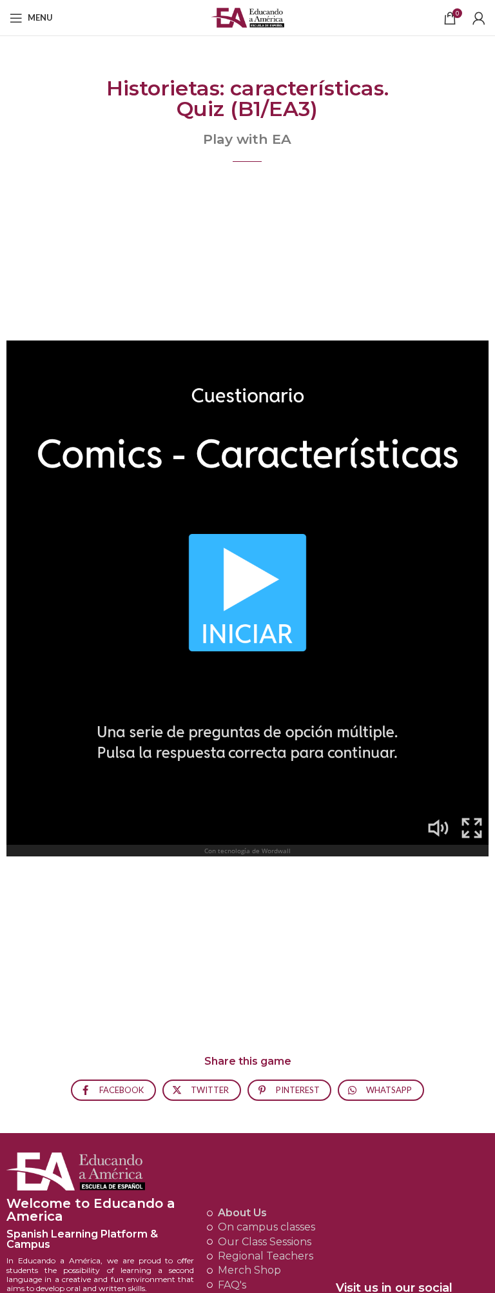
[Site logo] (248, 16)
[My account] (479, 18)
